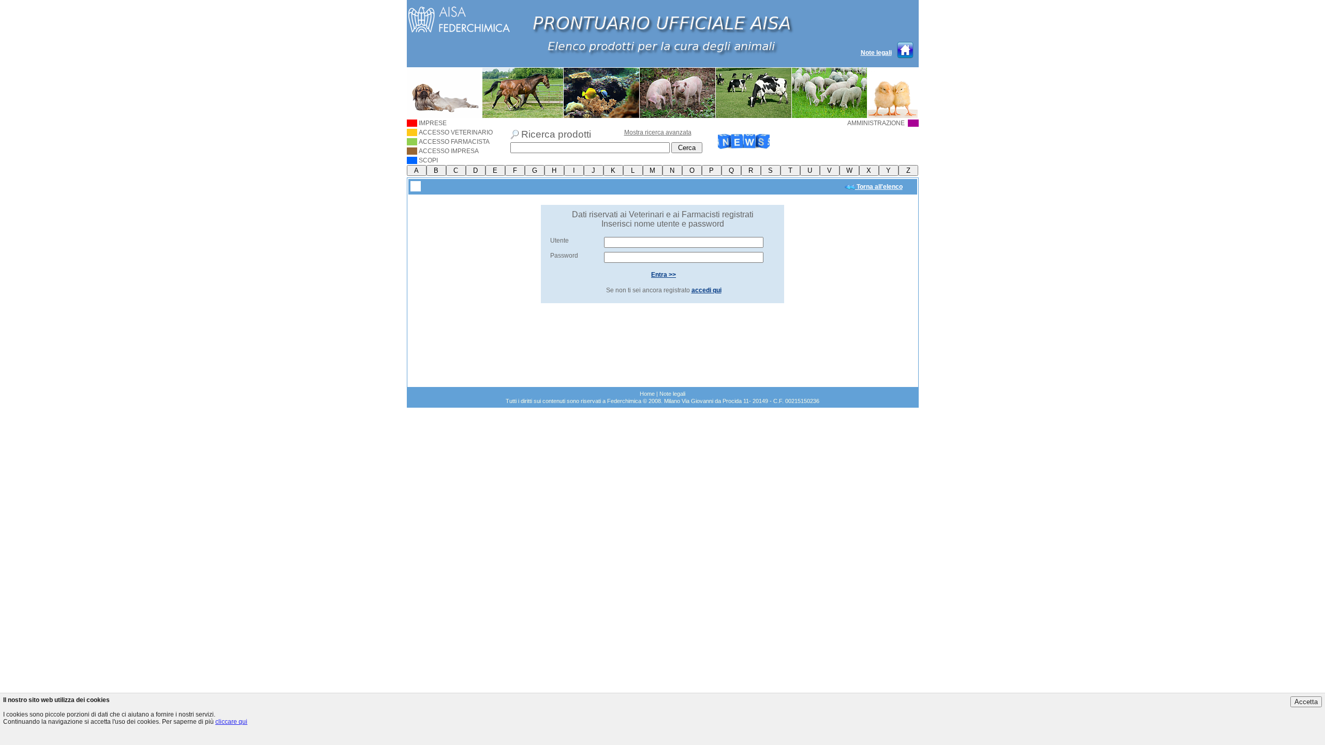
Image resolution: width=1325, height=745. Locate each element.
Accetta (1306, 702)
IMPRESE (433, 123)
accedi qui (706, 290)
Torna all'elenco (879, 186)
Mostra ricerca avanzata (657, 132)
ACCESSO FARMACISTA (454, 141)
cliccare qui (231, 721)
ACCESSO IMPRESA (449, 151)
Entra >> (663, 274)
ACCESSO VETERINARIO (456, 132)
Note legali (876, 52)
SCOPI (428, 160)
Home (647, 394)
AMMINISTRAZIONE (876, 123)
